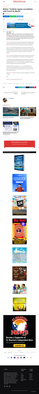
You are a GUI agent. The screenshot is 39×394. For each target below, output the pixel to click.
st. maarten (22, 83)
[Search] (35, 1)
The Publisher (8, 13)
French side (5, 83)
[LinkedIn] (4, 32)
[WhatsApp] (4, 24)
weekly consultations (28, 83)
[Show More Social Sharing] (24, 16)
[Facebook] (4, 22)
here (9, 79)
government (10, 83)
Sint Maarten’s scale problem (8, 117)
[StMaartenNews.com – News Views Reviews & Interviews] (19, 1)
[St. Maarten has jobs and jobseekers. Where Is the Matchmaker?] (28, 111)
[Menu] (4, 1)
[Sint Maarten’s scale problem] (11, 111)
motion (7, 36)
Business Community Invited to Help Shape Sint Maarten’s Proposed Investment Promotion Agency (11, 133)
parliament (18, 83)
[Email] (4, 29)
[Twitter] (4, 27)
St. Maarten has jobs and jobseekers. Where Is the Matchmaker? (27, 118)
